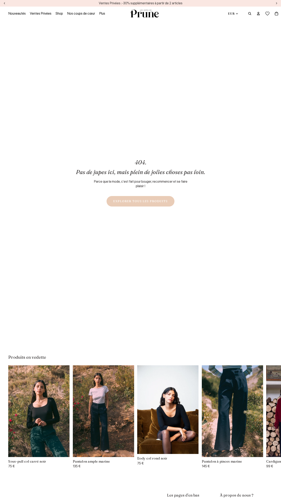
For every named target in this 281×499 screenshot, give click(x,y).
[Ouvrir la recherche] (249, 13)
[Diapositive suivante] (268, 417)
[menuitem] (102, 13)
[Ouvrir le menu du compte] (258, 13)
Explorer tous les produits (140, 201)
